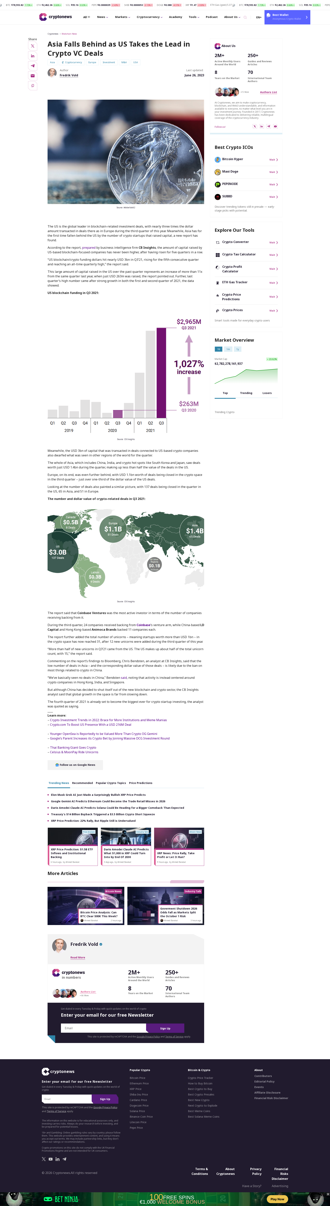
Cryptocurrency (148, 17)
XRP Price (136, 1089)
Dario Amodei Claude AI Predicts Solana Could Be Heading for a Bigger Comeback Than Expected (117, 808)
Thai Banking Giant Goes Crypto (73, 747)
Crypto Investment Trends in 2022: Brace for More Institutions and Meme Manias (108, 720)
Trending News (59, 783)
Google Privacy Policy (148, 1036)
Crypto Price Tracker (200, 1077)
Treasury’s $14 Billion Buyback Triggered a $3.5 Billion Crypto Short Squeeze (103, 814)
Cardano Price (138, 1100)
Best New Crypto (198, 1100)
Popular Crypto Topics (111, 783)
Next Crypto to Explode (202, 1105)
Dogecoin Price (139, 1105)
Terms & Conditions (200, 1171)
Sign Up (165, 1028)
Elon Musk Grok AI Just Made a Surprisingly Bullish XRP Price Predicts (98, 795)
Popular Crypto (140, 1070)
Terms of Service (174, 1036)
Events (259, 1087)
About (258, 1070)
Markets (121, 17)
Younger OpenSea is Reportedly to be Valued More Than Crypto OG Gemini (103, 734)
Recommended (82, 783)
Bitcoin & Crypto (199, 1070)
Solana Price (137, 1111)
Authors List (268, 92)
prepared (88, 247)
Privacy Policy (255, 1171)
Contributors (263, 1076)
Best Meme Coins (199, 1111)
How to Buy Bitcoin (200, 1083)
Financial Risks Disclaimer (280, 1174)
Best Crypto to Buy (200, 1089)
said (124, 678)
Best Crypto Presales (201, 1094)
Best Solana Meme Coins (203, 1116)
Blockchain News (69, 33)
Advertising (280, 1186)
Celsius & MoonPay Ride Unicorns (74, 752)
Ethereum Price (139, 1083)
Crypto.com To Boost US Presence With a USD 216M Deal (90, 724)
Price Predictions (140, 783)
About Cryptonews (225, 1171)
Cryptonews (53, 33)
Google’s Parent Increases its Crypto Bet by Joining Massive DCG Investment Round (110, 738)
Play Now (277, 1199)
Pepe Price (136, 1127)
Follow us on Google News (77, 765)
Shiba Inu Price (139, 1094)
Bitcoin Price (137, 1077)
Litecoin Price (138, 1122)
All (85, 17)
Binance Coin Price (141, 1116)
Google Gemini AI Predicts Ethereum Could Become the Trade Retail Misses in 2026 (108, 801)
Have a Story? (251, 1186)
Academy (175, 17)
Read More (77, 957)
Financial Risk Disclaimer (271, 1098)
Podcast (212, 17)
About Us (231, 17)
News (101, 17)
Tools (193, 17)
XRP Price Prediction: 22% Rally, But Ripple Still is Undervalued (93, 821)
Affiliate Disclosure (267, 1092)
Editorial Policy (264, 1081)
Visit (272, 159)
